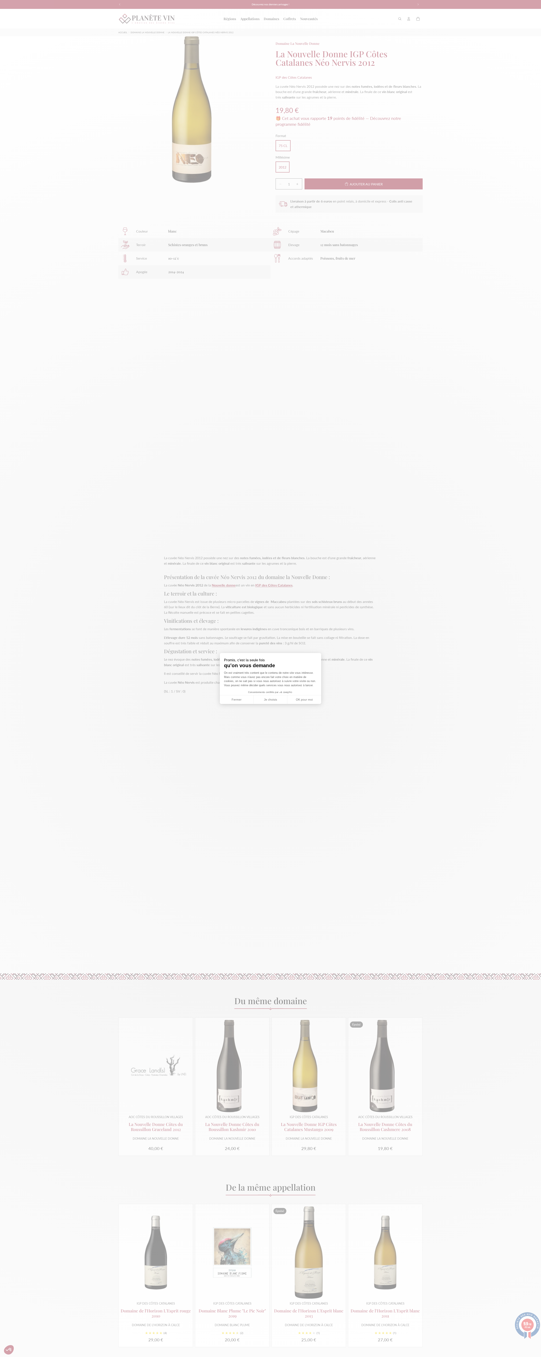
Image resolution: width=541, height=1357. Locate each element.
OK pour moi (304, 699)
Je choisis (270, 699)
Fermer (237, 699)
